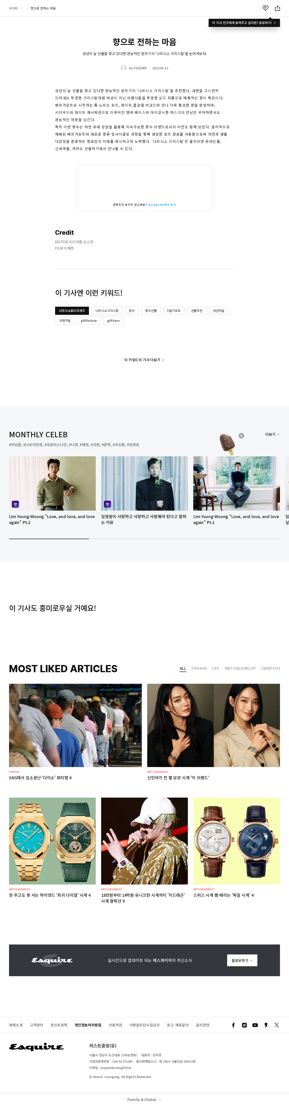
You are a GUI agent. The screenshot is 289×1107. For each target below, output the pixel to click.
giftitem (113, 320)
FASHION (199, 669)
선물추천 (197, 310)
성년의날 (218, 310)
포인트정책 (58, 1025)
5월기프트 (173, 310)
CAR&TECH (270, 669)
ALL (183, 669)
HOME (13, 8)
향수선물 (151, 310)
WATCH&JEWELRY (240, 669)
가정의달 (64, 320)
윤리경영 (203, 1025)
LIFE (215, 669)
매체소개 (16, 1025)
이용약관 (115, 1025)
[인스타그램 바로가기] (244, 1025)
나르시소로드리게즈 (72, 310)
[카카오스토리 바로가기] (266, 1025)
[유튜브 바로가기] (255, 1025)
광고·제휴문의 (178, 1025)
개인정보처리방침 (88, 1025)
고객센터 (36, 1025)
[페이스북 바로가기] (233, 1025)
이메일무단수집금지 (144, 1025)
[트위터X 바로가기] (277, 1025)
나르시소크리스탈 (107, 310)
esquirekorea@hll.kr (115, 1067)
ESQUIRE (140, 68)
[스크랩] (265, 8)
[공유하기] (277, 8)
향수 (132, 310)
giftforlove (89, 320)
